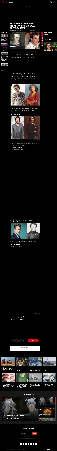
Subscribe (34, 433)
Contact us (22, 441)
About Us (18, 441)
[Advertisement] (28, 13)
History (34, 30)
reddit (38, 106)
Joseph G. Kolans (15, 316)
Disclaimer (25, 441)
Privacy (34, 441)
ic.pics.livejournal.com (36, 139)
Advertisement (30, 441)
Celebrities (31, 30)
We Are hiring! (38, 441)
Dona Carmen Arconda (26, 110)
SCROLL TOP (48, 449)
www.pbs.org (37, 239)
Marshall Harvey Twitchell (17, 241)
